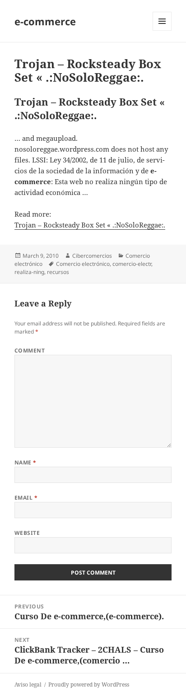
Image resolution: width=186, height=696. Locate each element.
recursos (58, 272)
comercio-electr (131, 264)
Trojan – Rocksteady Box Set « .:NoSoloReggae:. (89, 224)
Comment (29, 350)
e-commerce (45, 21)
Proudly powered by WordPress (88, 684)
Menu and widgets (162, 30)
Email (25, 497)
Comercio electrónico (83, 264)
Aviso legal (28, 684)
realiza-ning (29, 272)
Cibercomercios (92, 256)
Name (25, 462)
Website (27, 533)
